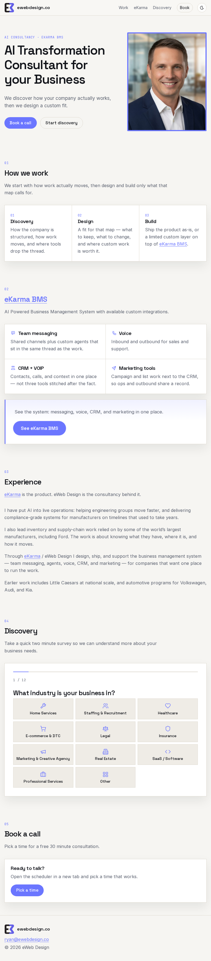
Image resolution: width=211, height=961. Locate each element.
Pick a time (27, 890)
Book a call (20, 122)
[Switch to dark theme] (202, 7)
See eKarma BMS (39, 428)
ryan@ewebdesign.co (26, 939)
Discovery (162, 7)
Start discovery (61, 122)
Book (185, 7)
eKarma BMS (173, 244)
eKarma (141, 7)
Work (123, 7)
